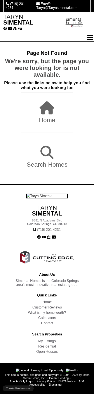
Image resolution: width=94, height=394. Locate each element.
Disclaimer (55, 384)
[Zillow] (15, 29)
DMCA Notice (66, 381)
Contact (47, 323)
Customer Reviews (47, 307)
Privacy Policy (46, 381)
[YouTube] (10, 29)
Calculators (47, 318)
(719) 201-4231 (49, 230)
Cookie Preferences (18, 388)
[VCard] (20, 29)
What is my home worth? (47, 312)
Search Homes (47, 164)
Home (47, 120)
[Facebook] (5, 29)
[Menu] (90, 37)
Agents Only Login (21, 381)
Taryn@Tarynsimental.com (56, 8)
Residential (47, 346)
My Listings (47, 341)
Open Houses (47, 351)
